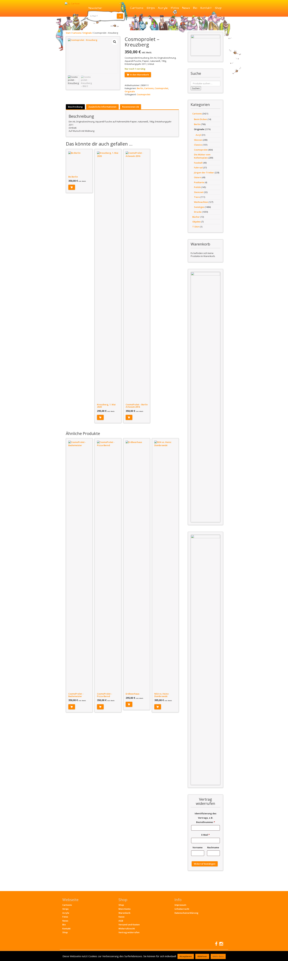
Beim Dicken (200, 119)
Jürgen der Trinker (204, 172)
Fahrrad (198, 167)
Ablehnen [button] (202, 956)
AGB (120, 920)
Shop (218, 8)
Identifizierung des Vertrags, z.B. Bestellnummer (205, 818)
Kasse (121, 916)
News (186, 8)
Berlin (140, 88)
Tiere (197, 196)
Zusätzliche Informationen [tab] (102, 106)
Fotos (175, 8)
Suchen (196, 88)
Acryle (163, 8)
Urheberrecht (181, 908)
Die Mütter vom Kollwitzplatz (202, 156)
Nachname (213, 847)
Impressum (180, 904)
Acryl (198, 134)
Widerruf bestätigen (205, 863)
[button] (115, 42)
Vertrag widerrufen (129, 932)
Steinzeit (199, 192)
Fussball (198, 162)
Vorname (197, 847)
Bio (195, 8)
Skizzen (198, 139)
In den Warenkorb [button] (71, 187)
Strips (150, 8)
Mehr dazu (218, 956)
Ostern (197, 177)
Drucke (198, 211)
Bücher (196, 216)
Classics (198, 144)
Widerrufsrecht (126, 928)
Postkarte (199, 182)
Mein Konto (124, 908)
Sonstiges (199, 206)
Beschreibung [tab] (75, 106)
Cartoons (136, 8)
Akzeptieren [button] (186, 956)
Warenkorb (124, 912)
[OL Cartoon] (72, 3)
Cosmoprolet (161, 88)
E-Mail (205, 834)
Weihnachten (201, 201)
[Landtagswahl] (205, 45)
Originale (87, 32)
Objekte (196, 221)
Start (68, 32)
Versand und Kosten (129, 924)
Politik (197, 187)
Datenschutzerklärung (186, 912)
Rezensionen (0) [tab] (130, 106)
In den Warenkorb (139, 74)
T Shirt (196, 226)
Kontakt (206, 8)
